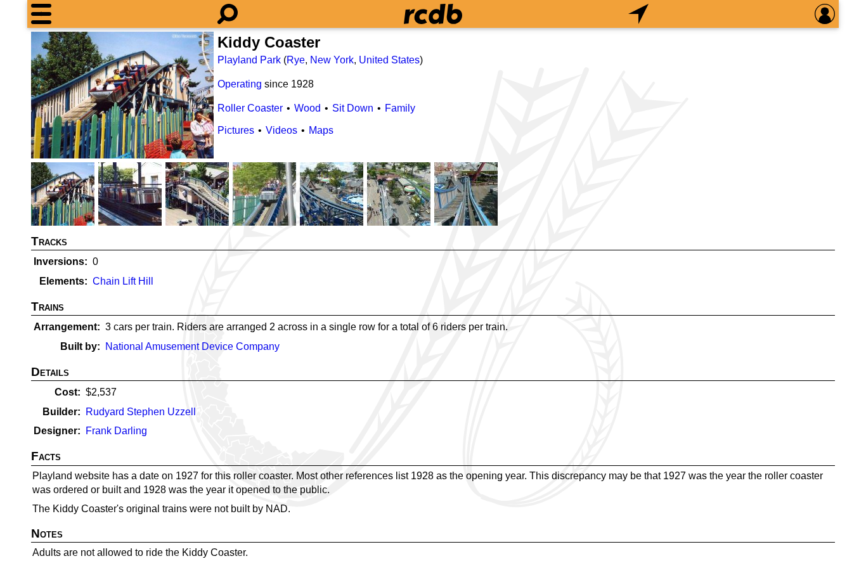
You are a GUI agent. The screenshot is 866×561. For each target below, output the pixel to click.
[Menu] (41, 14)
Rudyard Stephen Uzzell (141, 411)
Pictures (235, 130)
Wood (307, 108)
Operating (239, 84)
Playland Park (249, 60)
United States (389, 60)
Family (400, 108)
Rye (296, 60)
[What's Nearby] (638, 14)
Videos (281, 130)
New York (332, 60)
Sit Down (352, 108)
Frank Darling (116, 430)
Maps (321, 130)
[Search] (227, 14)
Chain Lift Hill (123, 281)
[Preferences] (825, 14)
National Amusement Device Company (192, 346)
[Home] (433, 14)
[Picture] (122, 95)
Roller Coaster (250, 108)
